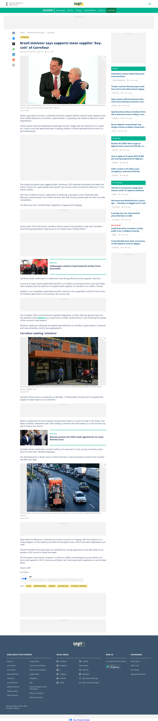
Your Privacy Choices (81, 720)
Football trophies (79, 586)
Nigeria (114, 235)
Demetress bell (40, 586)
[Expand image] (103, 58)
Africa (114, 131)
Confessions (116, 207)
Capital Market (90, 10)
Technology (60, 10)
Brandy (52, 586)
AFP (42, 52)
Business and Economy (36, 32)
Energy (78, 10)
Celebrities (115, 93)
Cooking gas (63, 586)
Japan (28, 586)
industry (41, 317)
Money (70, 10)
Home (22, 32)
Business (48, 10)
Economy (111, 10)
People (114, 194)
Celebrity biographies (118, 80)
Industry (101, 10)
